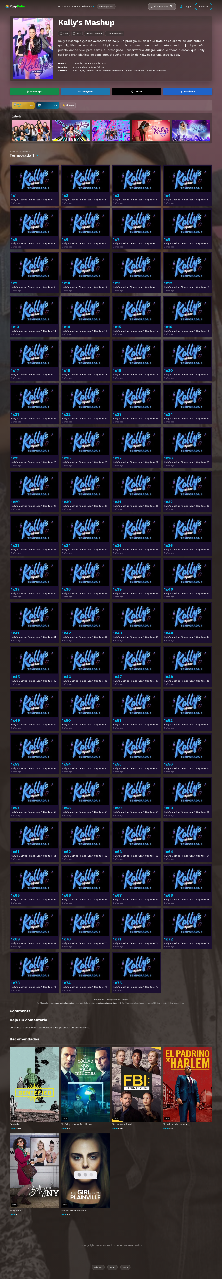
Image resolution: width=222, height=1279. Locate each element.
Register (203, 6)
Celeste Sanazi (93, 70)
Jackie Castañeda (134, 70)
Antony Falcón (96, 67)
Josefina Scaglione (156, 70)
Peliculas (98, 1267)
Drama (87, 63)
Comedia (77, 63)
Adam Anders (79, 67)
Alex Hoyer (78, 70)
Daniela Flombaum (113, 70)
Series (112, 1267)
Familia (96, 63)
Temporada (22, 154)
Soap (104, 63)
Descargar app (106, 6)
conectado (45, 1027)
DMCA (125, 1267)
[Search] (172, 7)
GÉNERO (86, 6)
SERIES (76, 6)
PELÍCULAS (64, 6)
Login (188, 6)
